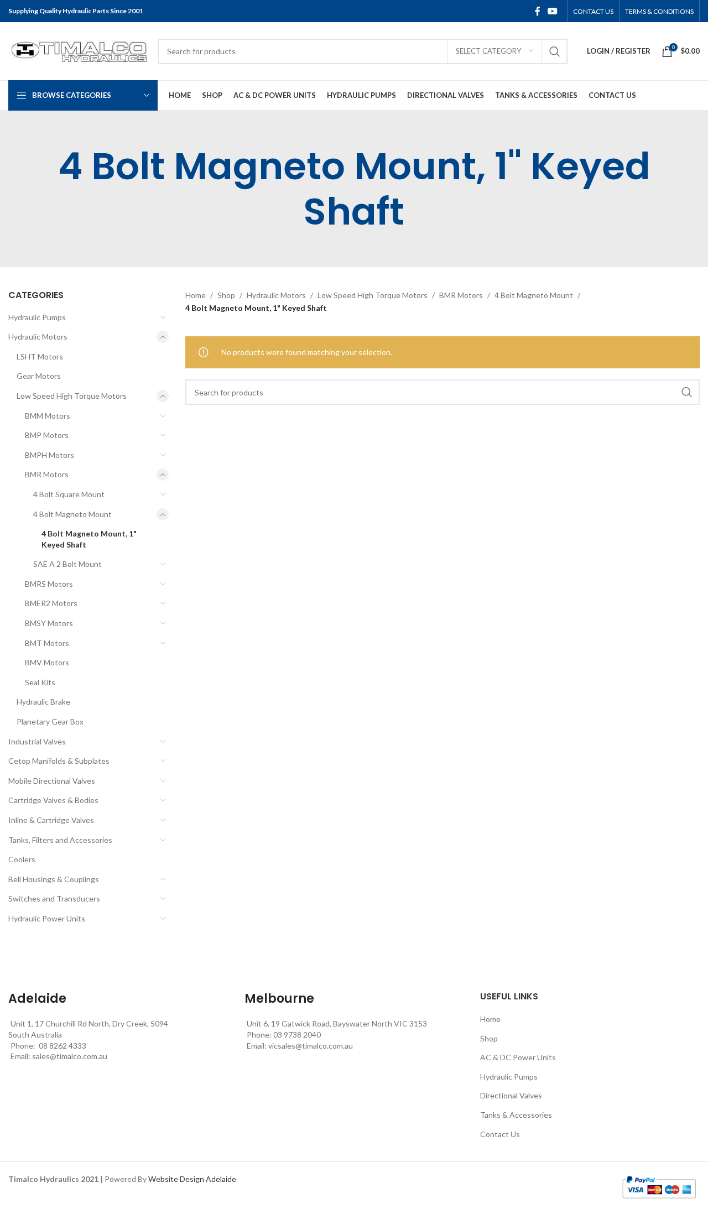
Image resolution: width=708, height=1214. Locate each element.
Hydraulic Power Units (46, 918)
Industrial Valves (37, 741)
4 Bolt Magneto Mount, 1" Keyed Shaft (89, 539)
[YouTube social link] (552, 11)
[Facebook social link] (537, 11)
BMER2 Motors (51, 603)
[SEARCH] (555, 51)
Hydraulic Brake (43, 701)
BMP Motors (47, 435)
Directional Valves (511, 1095)
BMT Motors (47, 643)
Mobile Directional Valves (51, 780)
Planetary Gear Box (50, 721)
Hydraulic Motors (37, 336)
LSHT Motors (40, 356)
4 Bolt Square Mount (69, 494)
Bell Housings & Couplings (53, 879)
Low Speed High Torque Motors (72, 395)
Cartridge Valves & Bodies (53, 800)
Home (195, 295)
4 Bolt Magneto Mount (72, 514)
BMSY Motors (49, 623)
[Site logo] (77, 50)
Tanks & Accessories (516, 1114)
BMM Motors (47, 415)
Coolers (21, 859)
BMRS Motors (49, 583)
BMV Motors (47, 662)
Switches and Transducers (54, 898)
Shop (226, 295)
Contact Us (500, 1134)
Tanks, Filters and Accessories (60, 840)
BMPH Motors (49, 455)
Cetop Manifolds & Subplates (59, 760)
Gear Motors (39, 376)
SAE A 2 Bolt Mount (67, 564)
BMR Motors (47, 474)
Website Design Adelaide (192, 1179)
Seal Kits (40, 682)
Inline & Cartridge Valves (51, 820)
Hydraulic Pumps (37, 317)
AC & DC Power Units (518, 1057)
